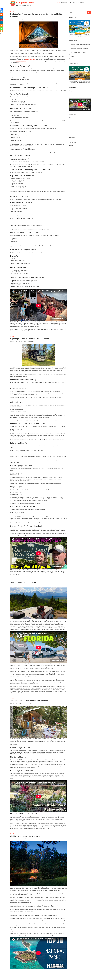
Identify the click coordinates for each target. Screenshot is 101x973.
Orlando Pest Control (30, 59)
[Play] (71, 109)
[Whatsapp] (1, 28)
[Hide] (0, 33)
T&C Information (72, 142)
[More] (1, 31)
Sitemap (71, 145)
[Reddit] (1, 14)
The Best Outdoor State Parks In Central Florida (29, 701)
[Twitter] (1, 11)
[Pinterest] (1, 20)
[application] (80, 105)
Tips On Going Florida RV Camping (24, 582)
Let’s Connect (80, 2)
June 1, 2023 (21, 585)
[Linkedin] (1, 17)
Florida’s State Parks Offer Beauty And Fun (27, 836)
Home (58, 2)
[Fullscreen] (89, 109)
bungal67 (15, 19)
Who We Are (64, 2)
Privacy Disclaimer (73, 140)
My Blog (72, 2)
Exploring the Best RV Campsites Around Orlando (29, 339)
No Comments (31, 19)
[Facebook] (1, 9)
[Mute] (86, 109)
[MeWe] (1, 22)
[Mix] (1, 25)
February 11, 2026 (22, 19)
